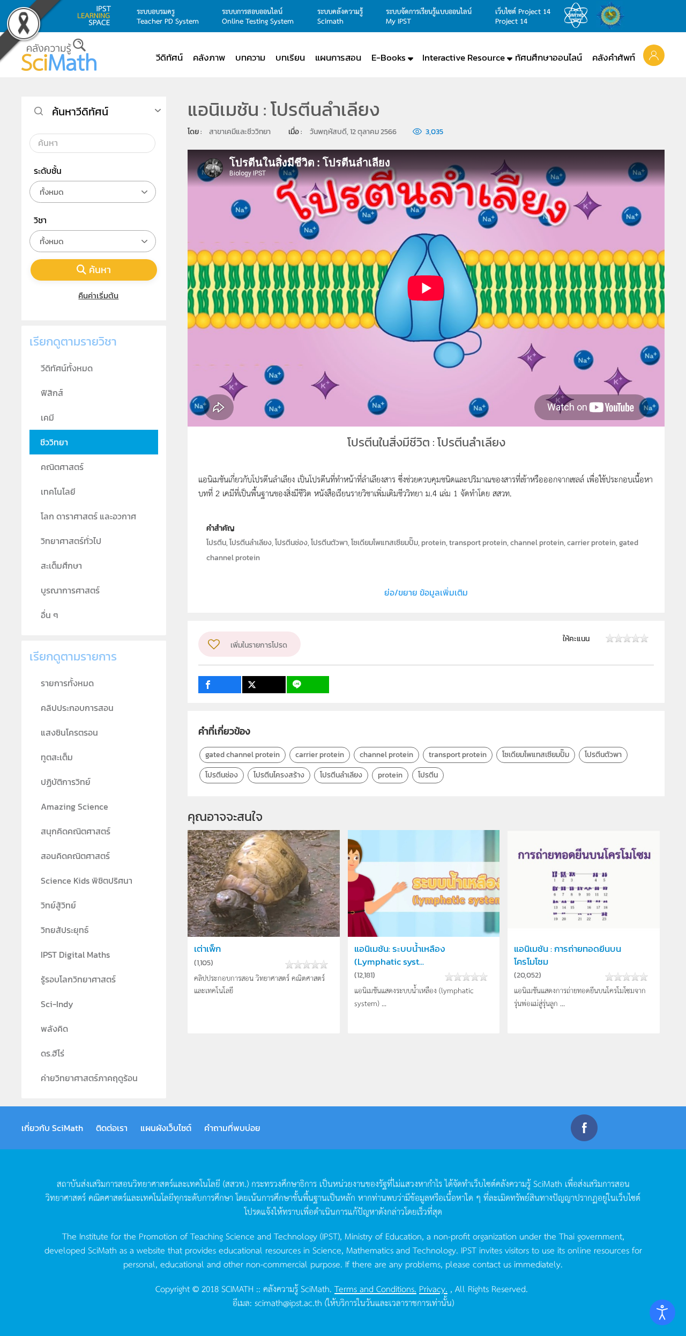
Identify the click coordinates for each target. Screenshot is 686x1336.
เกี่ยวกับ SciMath (52, 1127)
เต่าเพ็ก (207, 949)
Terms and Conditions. (375, 1288)
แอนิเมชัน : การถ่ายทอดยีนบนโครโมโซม (567, 955)
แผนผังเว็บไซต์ (165, 1127)
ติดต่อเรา (112, 1127)
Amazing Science (74, 806)
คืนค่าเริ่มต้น (98, 295)
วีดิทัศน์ (169, 57)
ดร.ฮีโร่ (52, 1053)
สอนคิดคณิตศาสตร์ (75, 855)
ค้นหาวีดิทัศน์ (80, 112)
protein (390, 775)
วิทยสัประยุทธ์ (64, 929)
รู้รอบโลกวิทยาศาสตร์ (78, 979)
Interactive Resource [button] (463, 57)
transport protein (458, 754)
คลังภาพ (209, 57)
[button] (654, 54)
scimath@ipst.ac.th (288, 1302)
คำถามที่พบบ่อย (232, 1127)
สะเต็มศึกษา (61, 565)
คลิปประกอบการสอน (77, 707)
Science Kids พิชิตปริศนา (86, 880)
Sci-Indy (57, 1003)
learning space (97, 15)
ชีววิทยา (54, 442)
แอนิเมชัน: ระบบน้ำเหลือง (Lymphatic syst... (399, 955)
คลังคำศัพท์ (613, 57)
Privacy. (433, 1288)
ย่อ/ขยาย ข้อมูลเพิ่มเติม (426, 592)
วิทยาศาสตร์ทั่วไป (71, 540)
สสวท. (579, 15)
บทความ (250, 57)
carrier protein (319, 754)
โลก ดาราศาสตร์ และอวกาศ (88, 516)
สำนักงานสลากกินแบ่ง (613, 15)
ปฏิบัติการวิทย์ (66, 781)
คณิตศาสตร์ (62, 466)
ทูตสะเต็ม (57, 757)
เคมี (47, 417)
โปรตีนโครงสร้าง (278, 775)
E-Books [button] (388, 57)
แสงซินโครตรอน (69, 732)
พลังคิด (54, 1028)
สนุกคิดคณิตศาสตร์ (75, 831)
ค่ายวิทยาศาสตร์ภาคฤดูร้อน (89, 1077)
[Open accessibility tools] (662, 1312)
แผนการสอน (338, 57)
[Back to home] (58, 55)
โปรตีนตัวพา (603, 754)
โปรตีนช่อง (221, 775)
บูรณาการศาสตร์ (70, 590)
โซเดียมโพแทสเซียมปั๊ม (535, 754)
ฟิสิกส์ (52, 392)
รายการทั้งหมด (67, 683)
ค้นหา (100, 269)
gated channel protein (242, 754)
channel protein (386, 754)
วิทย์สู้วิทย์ (58, 905)
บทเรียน (290, 57)
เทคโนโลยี (58, 491)
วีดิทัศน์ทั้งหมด (67, 368)
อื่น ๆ (49, 614)
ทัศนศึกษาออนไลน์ (548, 57)
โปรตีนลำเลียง (341, 775)
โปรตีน (428, 775)
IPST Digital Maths (75, 954)
